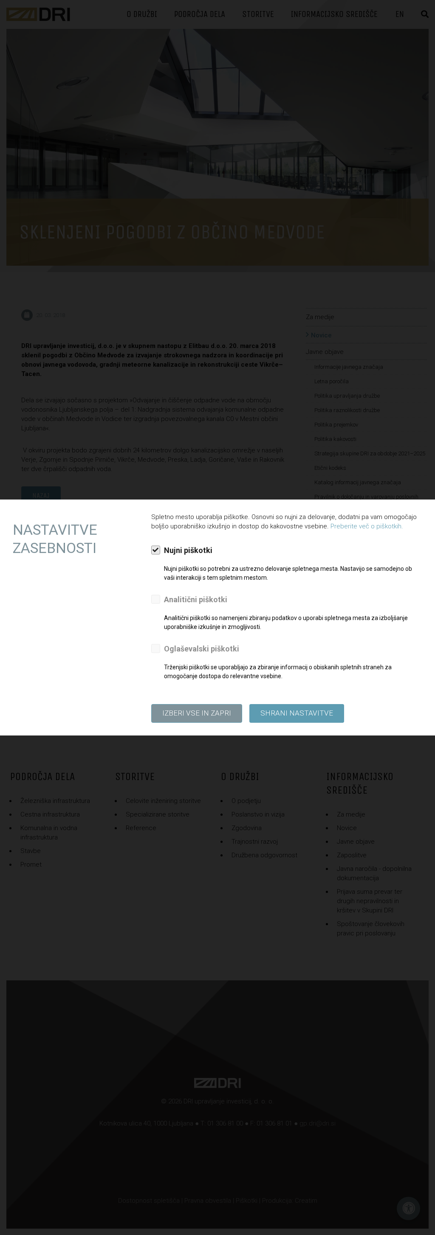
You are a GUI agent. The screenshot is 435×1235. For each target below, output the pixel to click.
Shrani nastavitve (296, 713)
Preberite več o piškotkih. (366, 526)
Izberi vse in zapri (196, 713)
